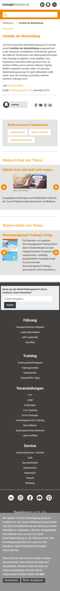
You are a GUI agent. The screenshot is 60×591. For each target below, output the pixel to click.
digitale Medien (17, 132)
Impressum (30, 472)
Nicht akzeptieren (33, 580)
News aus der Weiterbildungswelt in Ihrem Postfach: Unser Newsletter (24, 291)
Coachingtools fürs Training (30, 420)
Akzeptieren (11, 580)
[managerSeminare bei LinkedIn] (11, 497)
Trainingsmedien (30, 367)
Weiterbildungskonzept (21, 140)
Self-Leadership (30, 337)
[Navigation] (55, 5)
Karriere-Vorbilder (40, 132)
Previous (4, 187)
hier (42, 574)
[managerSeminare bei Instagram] (20, 497)
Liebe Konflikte (30, 435)
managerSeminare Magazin (30, 327)
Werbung (30, 483)
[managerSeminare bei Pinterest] (49, 497)
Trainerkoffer (30, 372)
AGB (30, 457)
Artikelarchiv (8, 23)
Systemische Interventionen (30, 430)
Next (56, 187)
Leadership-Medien (30, 332)
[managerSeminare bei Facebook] (30, 497)
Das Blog (30, 342)
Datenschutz (30, 467)
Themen (30, 478)
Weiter (10, 305)
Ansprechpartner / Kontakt (30, 452)
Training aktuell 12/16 (21, 90)
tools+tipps (30, 405)
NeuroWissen (30, 425)
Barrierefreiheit (30, 462)
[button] (15, 105)
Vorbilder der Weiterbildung (31, 23)
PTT (30, 395)
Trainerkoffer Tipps (30, 378)
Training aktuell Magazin (30, 362)
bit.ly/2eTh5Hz (15, 85)
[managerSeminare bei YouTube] (39, 497)
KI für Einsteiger (30, 415)
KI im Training (30, 410)
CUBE (30, 400)
